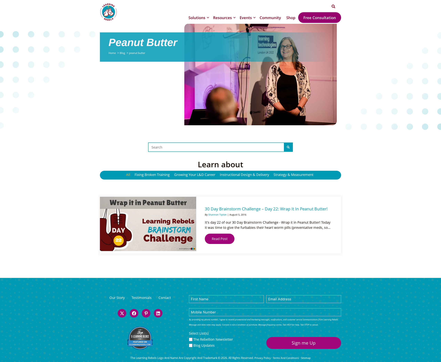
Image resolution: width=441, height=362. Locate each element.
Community (270, 17)
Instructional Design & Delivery (244, 174)
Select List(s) (199, 333)
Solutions (196, 17)
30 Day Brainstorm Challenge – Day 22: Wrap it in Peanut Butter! (266, 209)
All (128, 174)
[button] (333, 7)
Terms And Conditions (286, 358)
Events (246, 17)
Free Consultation (319, 17)
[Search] (288, 147)
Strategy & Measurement (293, 174)
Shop (290, 17)
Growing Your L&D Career (194, 174)
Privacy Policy (262, 358)
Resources (222, 17)
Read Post (223, 238)
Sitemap (306, 358)
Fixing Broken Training (152, 174)
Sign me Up (304, 343)
